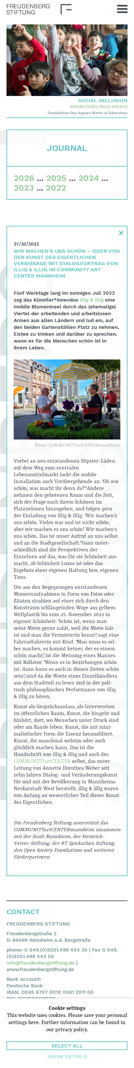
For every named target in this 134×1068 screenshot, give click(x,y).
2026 (24, 178)
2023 (24, 188)
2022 (56, 188)
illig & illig (91, 300)
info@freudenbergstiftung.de (40, 963)
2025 (56, 178)
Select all (67, 1046)
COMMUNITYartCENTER (42, 761)
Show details (67, 1056)
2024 (88, 178)
